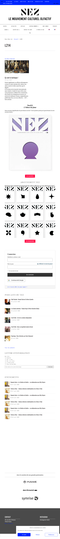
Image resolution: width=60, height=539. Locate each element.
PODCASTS (55, 26)
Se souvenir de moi (13, 271)
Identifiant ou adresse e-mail (13, 257)
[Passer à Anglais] (49, 29)
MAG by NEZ (30, 1)
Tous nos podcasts (10, 347)
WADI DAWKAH (45, 26)
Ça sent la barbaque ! (11, 78)
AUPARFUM (47, 1)
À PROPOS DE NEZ (40, 29)
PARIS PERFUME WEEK (7, 3)
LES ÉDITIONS (9, 1)
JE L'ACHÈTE (30, 176)
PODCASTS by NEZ (39, 1)
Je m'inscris (10, 287)
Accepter (24, 534)
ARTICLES (23, 26)
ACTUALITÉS (13, 26)
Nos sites (7, 356)
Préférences (51, 534)
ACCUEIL (5, 26)
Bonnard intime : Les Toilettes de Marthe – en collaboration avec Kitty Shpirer (28, 382)
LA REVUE (16, 1)
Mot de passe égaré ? (21, 287)
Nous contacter (9, 523)
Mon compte (56, 3)
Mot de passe (10, 264)
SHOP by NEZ (23, 1)
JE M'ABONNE (30, 241)
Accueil (16, 39)
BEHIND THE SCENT (28, 29)
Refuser (38, 534)
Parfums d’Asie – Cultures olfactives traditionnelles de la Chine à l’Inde (26, 389)
